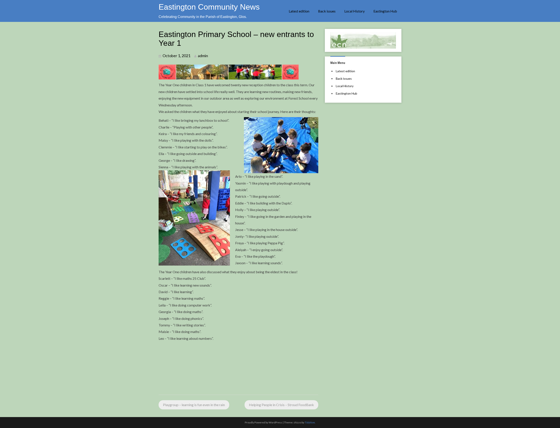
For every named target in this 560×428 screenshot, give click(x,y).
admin (203, 55)
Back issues (327, 11)
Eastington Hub (385, 11)
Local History (354, 11)
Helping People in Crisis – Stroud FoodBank (281, 405)
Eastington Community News (209, 6)
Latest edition (299, 11)
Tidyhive (310, 422)
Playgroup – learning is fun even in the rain (194, 405)
